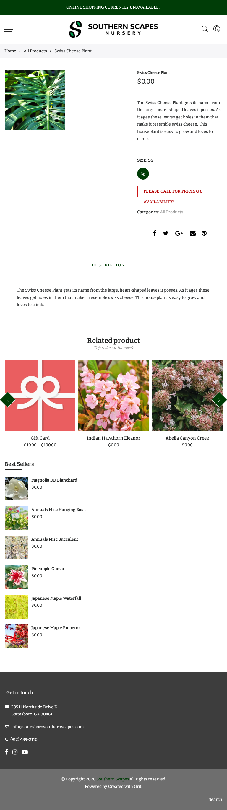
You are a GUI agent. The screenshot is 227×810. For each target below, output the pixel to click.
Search (215, 799)
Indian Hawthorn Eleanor (113, 438)
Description (108, 265)
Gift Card (40, 438)
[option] (40, 404)
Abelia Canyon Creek (187, 438)
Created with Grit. (125, 786)
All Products (35, 50)
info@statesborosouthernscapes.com (47, 726)
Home (10, 50)
